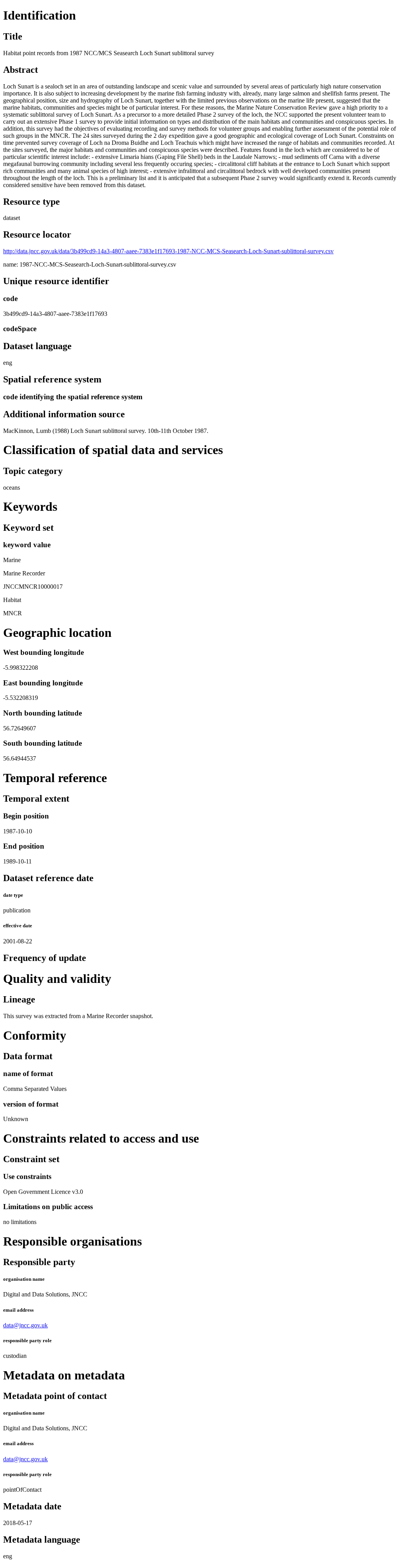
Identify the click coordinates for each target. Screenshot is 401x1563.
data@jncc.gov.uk (25, 1325)
